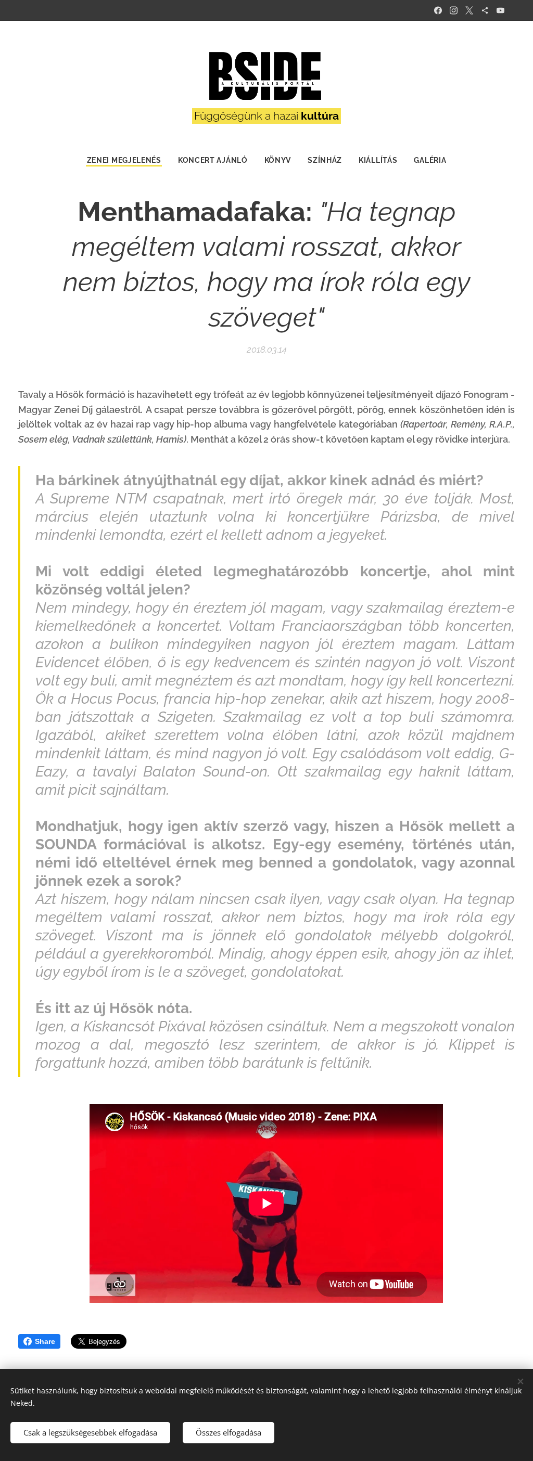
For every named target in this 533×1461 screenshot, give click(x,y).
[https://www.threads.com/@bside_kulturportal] (484, 10)
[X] (469, 10)
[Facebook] (438, 10)
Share (45, 1341)
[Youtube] (500, 10)
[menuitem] (128, 160)
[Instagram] (453, 10)
